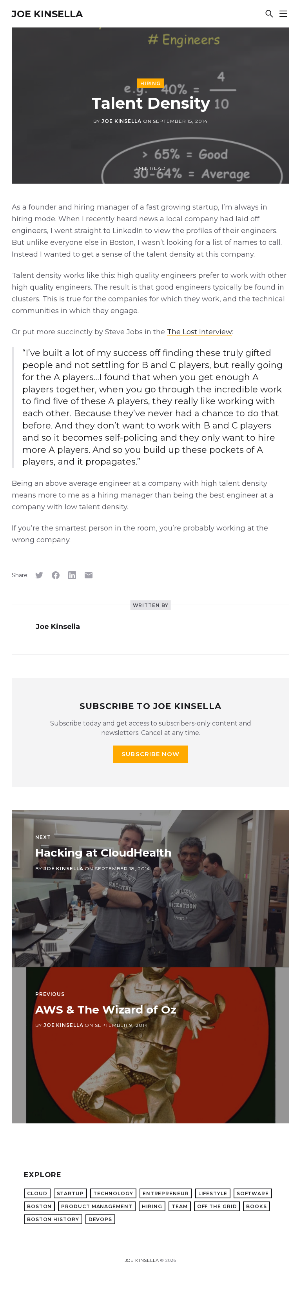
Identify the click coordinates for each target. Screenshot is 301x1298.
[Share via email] (88, 575)
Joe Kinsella (47, 14)
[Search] (269, 14)
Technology (113, 1193)
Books (256, 1206)
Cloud (37, 1193)
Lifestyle (212, 1193)
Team (180, 1206)
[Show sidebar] (283, 14)
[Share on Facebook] (56, 575)
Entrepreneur (166, 1193)
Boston (39, 1206)
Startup (70, 1193)
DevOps (100, 1219)
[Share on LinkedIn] (72, 575)
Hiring (150, 83)
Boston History (53, 1219)
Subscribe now (150, 754)
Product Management (96, 1206)
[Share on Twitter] (39, 575)
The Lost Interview (199, 332)
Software (253, 1193)
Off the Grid (217, 1206)
